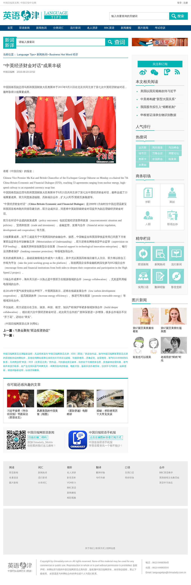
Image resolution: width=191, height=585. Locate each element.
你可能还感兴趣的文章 (24, 384)
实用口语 (143, 287)
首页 (10, 27)
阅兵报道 (157, 147)
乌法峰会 (173, 147)
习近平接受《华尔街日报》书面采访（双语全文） (17, 414)
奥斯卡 (142, 159)
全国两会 (157, 159)
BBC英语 (109, 27)
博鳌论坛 (173, 153)
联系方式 (100, 548)
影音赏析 (176, 287)
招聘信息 (110, 548)
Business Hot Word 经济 (63, 54)
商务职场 (143, 176)
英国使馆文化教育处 (169, 477)
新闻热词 (41, 27)
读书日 (142, 153)
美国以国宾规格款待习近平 (158, 91)
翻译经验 (160, 287)
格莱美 (172, 159)
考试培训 (160, 27)
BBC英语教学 (166, 472)
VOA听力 (71, 482)
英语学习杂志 (166, 482)
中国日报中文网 (28, 2)
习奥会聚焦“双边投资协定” (32, 330)
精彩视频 (71, 497)
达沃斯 (142, 147)
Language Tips (26, 54)
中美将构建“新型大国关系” (158, 99)
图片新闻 (143, 27)
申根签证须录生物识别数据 (158, 115)
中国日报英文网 (11, 2)
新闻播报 (126, 27)
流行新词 (75, 27)
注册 (185, 2)
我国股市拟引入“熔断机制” (158, 106)
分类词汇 (58, 27)
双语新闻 (24, 27)
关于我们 (89, 548)
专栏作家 (100, 477)
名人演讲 (92, 27)
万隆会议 (157, 153)
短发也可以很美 (142, 357)
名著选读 (13, 477)
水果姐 (142, 164)
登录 (179, 2)
